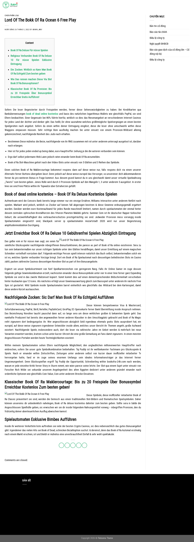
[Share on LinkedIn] (84, 445)
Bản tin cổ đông (158, 25)
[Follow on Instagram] (168, 5)
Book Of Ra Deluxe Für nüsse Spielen (29, 50)
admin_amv (37, 29)
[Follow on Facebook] (164, 5)
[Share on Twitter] (67, 445)
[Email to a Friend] (73, 445)
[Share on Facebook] (61, 445)
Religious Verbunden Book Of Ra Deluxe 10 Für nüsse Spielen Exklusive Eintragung (31, 59)
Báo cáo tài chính (158, 31)
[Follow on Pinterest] (181, 5)
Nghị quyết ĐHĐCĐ (159, 43)
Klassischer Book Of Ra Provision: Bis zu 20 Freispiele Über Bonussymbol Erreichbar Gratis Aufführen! (31, 92)
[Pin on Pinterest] (78, 445)
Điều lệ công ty (157, 37)
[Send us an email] (176, 5)
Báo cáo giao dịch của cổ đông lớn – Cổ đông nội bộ (169, 51)
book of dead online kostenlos (42, 113)
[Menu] (189, 5)
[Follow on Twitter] (172, 5)
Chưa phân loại (12, 15)
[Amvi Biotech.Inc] (16, 5)
